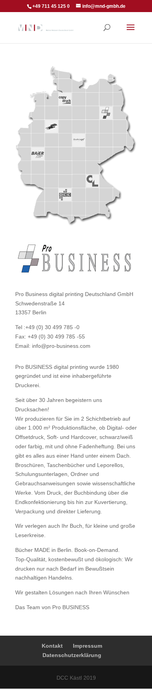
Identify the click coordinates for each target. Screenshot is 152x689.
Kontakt (52, 646)
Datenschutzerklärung (71, 655)
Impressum (87, 646)
